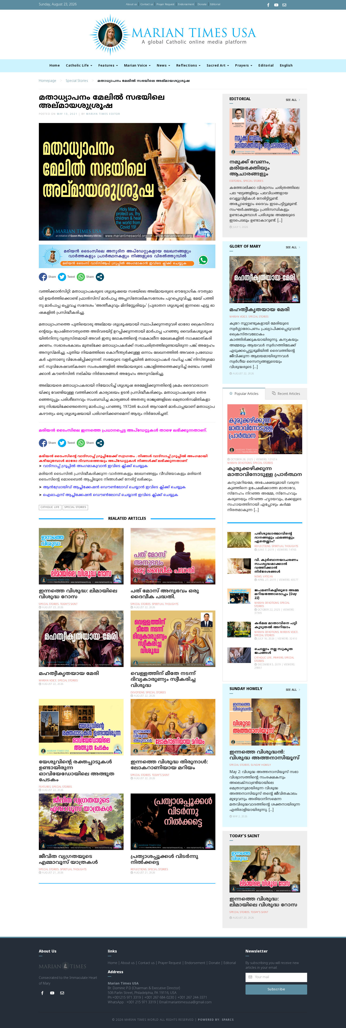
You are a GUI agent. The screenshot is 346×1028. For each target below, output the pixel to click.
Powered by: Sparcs (216, 1020)
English (286, 66)
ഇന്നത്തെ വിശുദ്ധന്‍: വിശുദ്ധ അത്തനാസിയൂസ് (264, 755)
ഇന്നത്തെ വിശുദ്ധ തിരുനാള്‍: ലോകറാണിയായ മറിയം (169, 765)
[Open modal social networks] (100, 277)
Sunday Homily (261, 765)
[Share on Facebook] (47, 277)
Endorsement (186, 4)
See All (292, 100)
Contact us (146, 4)
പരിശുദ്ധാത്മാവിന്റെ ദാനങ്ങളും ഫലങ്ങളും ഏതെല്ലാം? (274, 538)
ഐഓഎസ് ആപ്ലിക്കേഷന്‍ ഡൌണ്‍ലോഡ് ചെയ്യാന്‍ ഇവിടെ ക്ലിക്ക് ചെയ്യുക (110, 495)
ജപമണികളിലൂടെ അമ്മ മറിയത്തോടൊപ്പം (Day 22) (276, 594)
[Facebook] (268, 6)
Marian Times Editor (103, 114)
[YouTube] (276, 6)
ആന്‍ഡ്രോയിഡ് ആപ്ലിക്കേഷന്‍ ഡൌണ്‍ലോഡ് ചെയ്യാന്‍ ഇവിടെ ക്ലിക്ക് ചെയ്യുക (114, 487)
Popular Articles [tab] (246, 394)
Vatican (268, 576)
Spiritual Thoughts (165, 604)
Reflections (187, 66)
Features (107, 66)
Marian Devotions (239, 463)
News (162, 66)
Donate (202, 4)
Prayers (242, 66)
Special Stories (77, 81)
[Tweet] (66, 277)
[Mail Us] (284, 6)
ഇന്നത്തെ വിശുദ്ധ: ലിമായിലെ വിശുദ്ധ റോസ (78, 594)
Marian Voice (136, 66)
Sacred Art (217, 66)
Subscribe (276, 989)
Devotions (138, 692)
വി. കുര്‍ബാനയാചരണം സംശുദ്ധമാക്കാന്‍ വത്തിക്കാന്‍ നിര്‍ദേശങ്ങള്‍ (276, 566)
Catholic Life (78, 66)
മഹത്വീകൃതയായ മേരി (69, 674)
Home (54, 66)
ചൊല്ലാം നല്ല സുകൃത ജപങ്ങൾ (273, 651)
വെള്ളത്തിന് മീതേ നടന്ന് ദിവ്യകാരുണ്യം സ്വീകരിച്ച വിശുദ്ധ (163, 680)
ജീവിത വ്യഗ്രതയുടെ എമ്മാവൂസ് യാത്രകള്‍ (68, 860)
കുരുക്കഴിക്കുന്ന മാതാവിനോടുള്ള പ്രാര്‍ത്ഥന (264, 472)
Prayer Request (165, 4)
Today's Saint (69, 604)
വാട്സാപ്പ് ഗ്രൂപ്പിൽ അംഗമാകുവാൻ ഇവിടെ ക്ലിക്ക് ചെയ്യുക (95, 466)
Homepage (47, 81)
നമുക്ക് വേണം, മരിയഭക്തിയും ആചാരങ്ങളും (249, 168)
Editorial (215, 4)
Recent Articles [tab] (288, 394)
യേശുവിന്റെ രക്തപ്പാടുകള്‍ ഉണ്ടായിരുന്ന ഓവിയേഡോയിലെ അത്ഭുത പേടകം (76, 771)
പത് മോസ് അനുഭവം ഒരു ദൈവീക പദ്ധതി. (165, 594)
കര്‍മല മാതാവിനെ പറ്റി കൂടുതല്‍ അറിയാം (275, 625)
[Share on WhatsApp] (85, 277)
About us (131, 4)
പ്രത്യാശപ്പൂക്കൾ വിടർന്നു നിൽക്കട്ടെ (164, 860)
